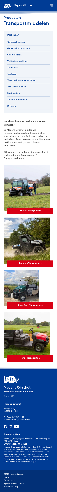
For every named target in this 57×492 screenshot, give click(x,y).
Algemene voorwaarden (14, 484)
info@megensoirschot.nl (20, 420)
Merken (7, 477)
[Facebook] (5, 426)
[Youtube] (16, 426)
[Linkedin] (10, 426)
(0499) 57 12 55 (18, 417)
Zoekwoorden (9, 480)
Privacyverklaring (11, 487)
